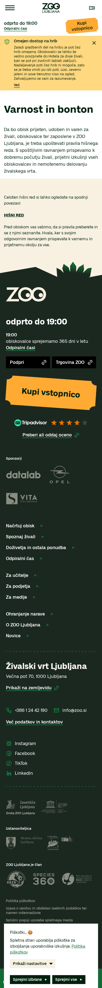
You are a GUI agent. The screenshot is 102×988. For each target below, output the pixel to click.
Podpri (17, 362)
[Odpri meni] (10, 8)
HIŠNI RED (14, 215)
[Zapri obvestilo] (94, 43)
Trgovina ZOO (70, 362)
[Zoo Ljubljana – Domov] (51, 8)
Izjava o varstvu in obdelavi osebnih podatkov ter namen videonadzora (46, 910)
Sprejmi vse (66, 979)
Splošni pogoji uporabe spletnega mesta (39, 920)
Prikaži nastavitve (30, 963)
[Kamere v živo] (92, 8)
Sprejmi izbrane (27, 979)
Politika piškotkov (20, 901)
